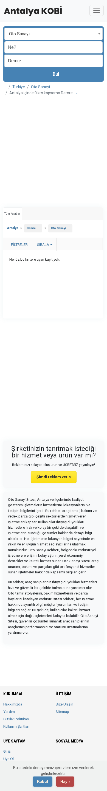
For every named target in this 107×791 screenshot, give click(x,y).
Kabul (42, 781)
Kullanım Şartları (16, 726)
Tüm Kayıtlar (12, 213)
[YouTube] (97, 754)
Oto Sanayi (40, 87)
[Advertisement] (53, 149)
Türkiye (18, 87)
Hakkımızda (12, 704)
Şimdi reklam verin (53, 477)
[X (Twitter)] (66, 754)
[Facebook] (59, 754)
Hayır (65, 781)
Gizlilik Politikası (16, 719)
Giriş (7, 751)
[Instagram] (74, 754)
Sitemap (62, 711)
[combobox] (53, 34)
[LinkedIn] (82, 754)
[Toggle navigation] (96, 10)
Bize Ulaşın (64, 704)
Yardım (9, 711)
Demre (31, 228)
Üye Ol (8, 758)
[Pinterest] (89, 754)
